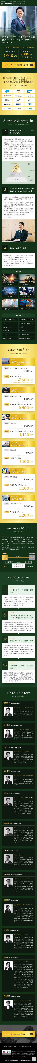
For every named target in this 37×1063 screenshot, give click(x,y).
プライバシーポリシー (10, 1046)
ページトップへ (34, 1059)
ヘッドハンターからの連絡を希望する (18, 65)
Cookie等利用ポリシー (25, 1046)
